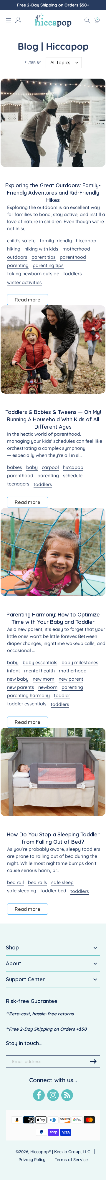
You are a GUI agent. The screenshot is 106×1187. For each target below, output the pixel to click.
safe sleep (62, 882)
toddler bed (53, 890)
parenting (18, 265)
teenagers (18, 484)
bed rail (15, 882)
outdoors (17, 257)
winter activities (24, 282)
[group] (53, 5)
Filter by (32, 62)
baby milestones (80, 662)
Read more (27, 300)
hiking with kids (41, 249)
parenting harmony (28, 695)
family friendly (56, 240)
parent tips (44, 257)
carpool (50, 467)
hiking (13, 249)
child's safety (21, 240)
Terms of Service (71, 1159)
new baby (18, 679)
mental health (39, 671)
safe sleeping (21, 890)
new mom (43, 679)
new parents (20, 687)
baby (32, 467)
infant (13, 671)
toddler (62, 695)
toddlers (72, 273)
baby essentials (40, 662)
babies (14, 467)
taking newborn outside (33, 273)
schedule (72, 475)
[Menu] (8, 19)
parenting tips (48, 265)
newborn (47, 687)
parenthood (73, 257)
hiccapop (86, 240)
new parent (71, 679)
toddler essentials (27, 704)
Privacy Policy (32, 1159)
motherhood (76, 249)
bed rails (37, 882)
